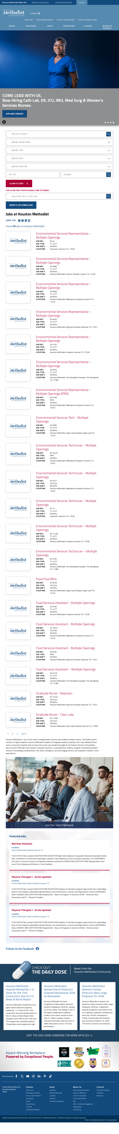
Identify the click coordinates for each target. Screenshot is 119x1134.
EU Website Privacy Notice (49, 1118)
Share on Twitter (22, 220)
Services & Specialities (56, 1101)
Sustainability (77, 1107)
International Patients (63, 2)
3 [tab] (110, 122)
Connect (100, 1087)
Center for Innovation (79, 1096)
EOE (74, 1101)
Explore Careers (14, 113)
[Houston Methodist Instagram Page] (33, 1077)
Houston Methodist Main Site (14, 2)
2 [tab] (108, 122)
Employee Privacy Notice (79, 1118)
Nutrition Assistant (22, 843)
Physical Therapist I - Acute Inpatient (31, 877)
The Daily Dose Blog (103, 1090)
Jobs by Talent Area (20, 142)
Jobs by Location (19, 166)
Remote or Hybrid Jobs (21, 205)
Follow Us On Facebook (20, 949)
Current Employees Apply (87, 20)
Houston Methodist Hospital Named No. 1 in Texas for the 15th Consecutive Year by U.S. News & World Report (20, 992)
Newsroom (100, 1096)
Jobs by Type (17, 150)
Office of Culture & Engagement (83, 1104)
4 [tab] (113, 122)
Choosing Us (31, 25)
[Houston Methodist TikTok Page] (50, 1077)
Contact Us (100, 1093)
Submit (108, 174)
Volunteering (77, 1109)
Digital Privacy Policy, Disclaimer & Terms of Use (14, 1118)
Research (52, 1098)
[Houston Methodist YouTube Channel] (27, 1077)
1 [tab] (105, 122)
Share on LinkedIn (26, 220)
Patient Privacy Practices (34, 1118)
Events (50, 25)
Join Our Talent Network (66, 20)
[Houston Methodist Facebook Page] (16, 1077)
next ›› (24, 733)
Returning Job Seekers (45, 20)
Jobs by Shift (17, 158)
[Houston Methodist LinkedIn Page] (39, 1077)
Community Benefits (79, 1098)
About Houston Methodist (81, 1090)
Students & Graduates (107, 26)
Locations (88, 25)
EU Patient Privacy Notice (64, 1118)
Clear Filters (16, 183)
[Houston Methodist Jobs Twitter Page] (22, 1077)
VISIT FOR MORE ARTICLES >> (59, 1035)
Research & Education (40, 2)
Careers (82, 2)
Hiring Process (69, 25)
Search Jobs (29, 20)
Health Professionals (56, 1093)
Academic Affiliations (79, 1093)
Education (53, 1090)
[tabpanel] (59, 77)
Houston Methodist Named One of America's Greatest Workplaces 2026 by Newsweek (59, 991)
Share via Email (29, 220)
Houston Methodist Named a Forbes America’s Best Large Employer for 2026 (94, 991)
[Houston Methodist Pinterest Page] (44, 1077)
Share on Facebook (19, 220)
